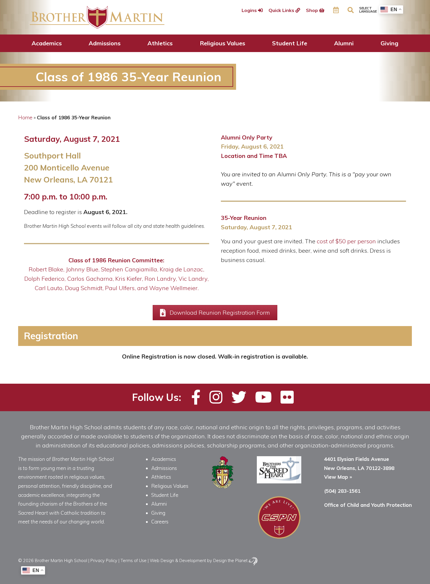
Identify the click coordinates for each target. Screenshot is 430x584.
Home (25, 117)
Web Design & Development (178, 560)
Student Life (289, 43)
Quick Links (282, 10)
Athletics (160, 43)
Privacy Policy (103, 560)
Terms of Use (134, 560)
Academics (47, 43)
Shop (312, 10)
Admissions (105, 43)
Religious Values (222, 43)
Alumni (344, 43)
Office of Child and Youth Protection (368, 505)
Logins (250, 10)
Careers (159, 521)
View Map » (338, 477)
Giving (389, 43)
